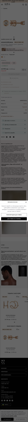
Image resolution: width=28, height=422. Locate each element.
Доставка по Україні (14, 218)
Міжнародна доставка (14, 214)
